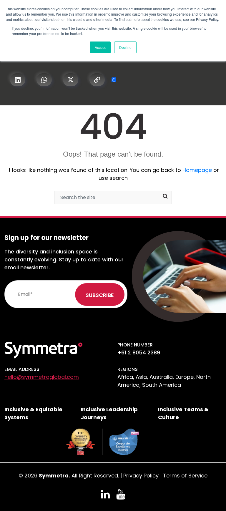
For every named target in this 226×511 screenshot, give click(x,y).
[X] (70, 80)
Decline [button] (125, 47)
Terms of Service (185, 475)
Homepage (197, 170)
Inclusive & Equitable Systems (33, 413)
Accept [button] (100, 47)
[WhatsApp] (44, 80)
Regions (127, 369)
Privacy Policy (141, 475)
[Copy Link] (97, 80)
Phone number (135, 344)
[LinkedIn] (17, 80)
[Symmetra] (43, 349)
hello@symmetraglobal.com (41, 377)
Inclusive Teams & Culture (183, 413)
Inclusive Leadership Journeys (109, 413)
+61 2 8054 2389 (138, 352)
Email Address (21, 369)
